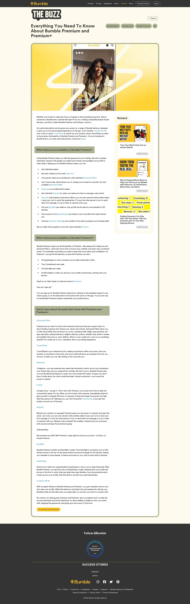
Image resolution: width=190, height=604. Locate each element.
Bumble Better (113, 26)
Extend (39, 385)
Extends (56, 193)
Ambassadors (108, 4)
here (82, 138)
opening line (87, 398)
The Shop (90, 4)
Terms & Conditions (79, 592)
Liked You (70, 173)
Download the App (143, 3)
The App (98, 4)
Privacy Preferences (110, 592)
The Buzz (124, 4)
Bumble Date (128, 26)
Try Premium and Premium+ (48, 509)
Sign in (157, 3)
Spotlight (52, 207)
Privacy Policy (95, 592)
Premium (84, 226)
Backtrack (45, 189)
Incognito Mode (55, 221)
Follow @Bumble (95, 533)
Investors (104, 589)
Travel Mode (58, 133)
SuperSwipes (63, 214)
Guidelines (85, 589)
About (131, 4)
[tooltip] (155, 26)
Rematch (44, 197)
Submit (95, 575)
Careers (95, 589)
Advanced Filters (90, 177)
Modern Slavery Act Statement (121, 589)
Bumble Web (56, 184)
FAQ (58, 589)
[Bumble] (39, 3)
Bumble (91, 598)
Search (153, 18)
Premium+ (77, 281)
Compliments (98, 130)
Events (116, 4)
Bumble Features (144, 26)
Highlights (95, 572)
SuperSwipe (41, 461)
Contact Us (75, 589)
